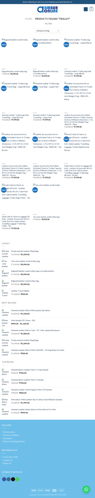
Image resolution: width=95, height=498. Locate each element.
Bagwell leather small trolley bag (14, 71)
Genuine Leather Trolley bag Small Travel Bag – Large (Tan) (46, 116)
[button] (86, 489)
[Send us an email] (13, 479)
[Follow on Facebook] (4, 479)
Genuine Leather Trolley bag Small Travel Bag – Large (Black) (77, 72)
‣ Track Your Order (10, 457)
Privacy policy (9, 432)
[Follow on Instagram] (9, 479)
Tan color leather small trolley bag (46, 217)
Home (28, 18)
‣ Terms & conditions (10, 435)
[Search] (86, 9)
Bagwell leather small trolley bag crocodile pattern (45, 72)
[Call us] (17, 479)
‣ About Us (6, 463)
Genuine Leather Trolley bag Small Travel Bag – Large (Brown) (15, 116)
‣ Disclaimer (7, 438)
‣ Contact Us (7, 460)
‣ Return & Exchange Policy (13, 441)
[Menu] (3, 9)
